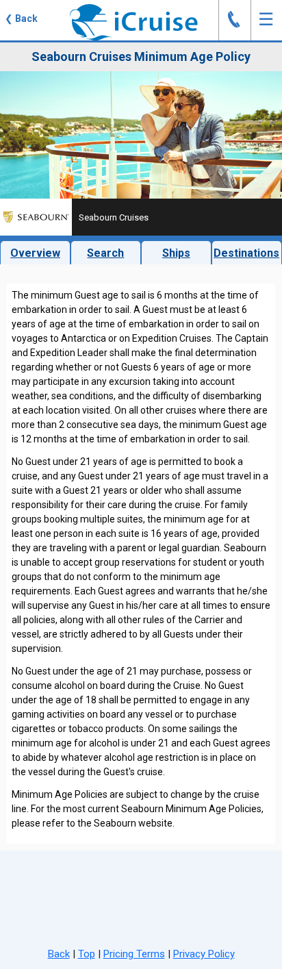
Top (86, 954)
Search (105, 253)
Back (59, 954)
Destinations (246, 253)
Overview (35, 253)
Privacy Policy (204, 954)
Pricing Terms (134, 954)
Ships (176, 253)
